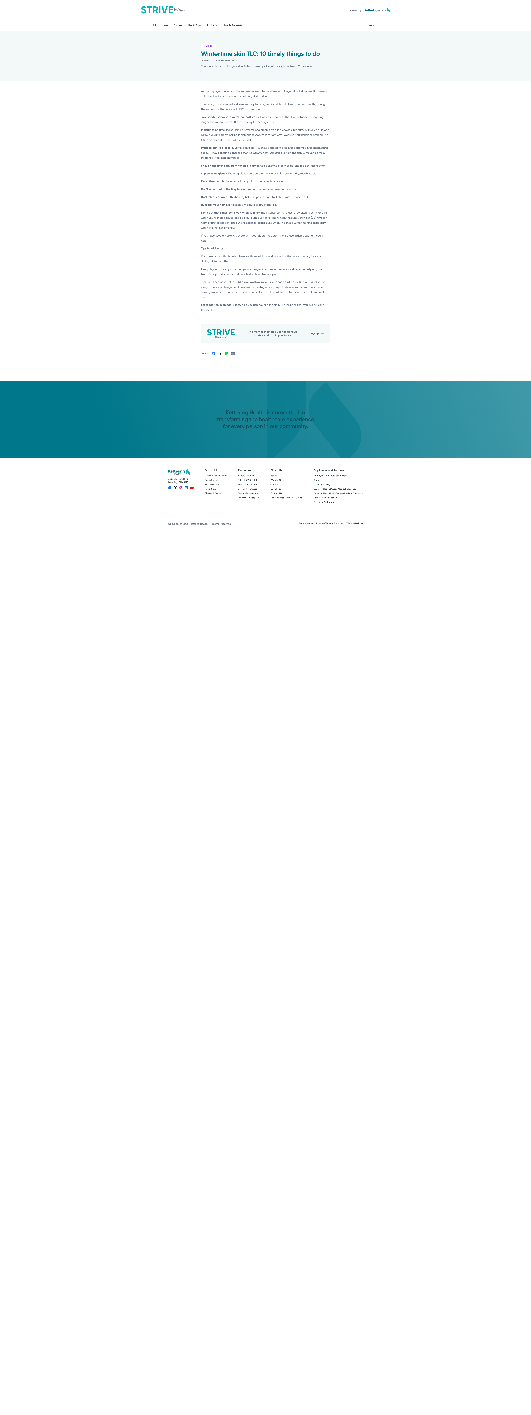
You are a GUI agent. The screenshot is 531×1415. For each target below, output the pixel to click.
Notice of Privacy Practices (329, 523)
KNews (316, 480)
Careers (274, 484)
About (273, 475)
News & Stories (212, 489)
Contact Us (276, 493)
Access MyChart (246, 475)
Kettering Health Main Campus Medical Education (338, 493)
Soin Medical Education (325, 497)
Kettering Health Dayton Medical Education (334, 489)
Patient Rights (306, 523)
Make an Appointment (216, 475)
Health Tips (208, 46)
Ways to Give (277, 480)
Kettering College (322, 484)
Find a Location (212, 484)
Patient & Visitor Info (248, 480)
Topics (210, 25)
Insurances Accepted (248, 497)
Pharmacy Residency (323, 502)
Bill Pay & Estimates (247, 489)
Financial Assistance (248, 493)
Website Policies (354, 523)
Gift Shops (275, 489)
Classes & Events (213, 493)
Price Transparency (247, 484)
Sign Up (315, 333)
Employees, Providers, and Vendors (330, 475)
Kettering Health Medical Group (286, 497)
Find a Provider (212, 480)
